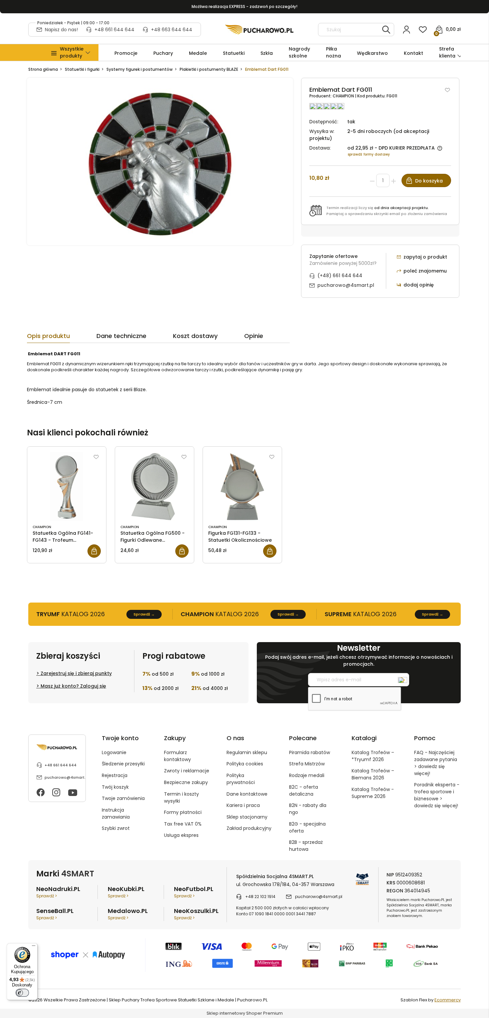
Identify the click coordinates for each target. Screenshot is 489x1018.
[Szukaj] (386, 29)
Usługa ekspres (181, 835)
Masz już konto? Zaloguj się (73, 686)
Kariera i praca (243, 805)
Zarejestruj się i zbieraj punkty (76, 673)
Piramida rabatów (309, 752)
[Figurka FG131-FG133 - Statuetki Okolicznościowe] (242, 486)
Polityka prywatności (241, 779)
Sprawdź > (46, 896)
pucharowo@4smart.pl (345, 285)
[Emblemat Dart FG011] (160, 161)
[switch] (22, 993)
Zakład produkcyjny (249, 828)
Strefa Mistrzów (307, 763)
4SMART (77, 873)
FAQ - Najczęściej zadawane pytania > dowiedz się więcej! (435, 763)
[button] (71, 52)
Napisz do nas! (61, 29)
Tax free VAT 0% (183, 824)
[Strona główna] (259, 30)
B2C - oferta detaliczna (303, 790)
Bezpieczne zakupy (186, 782)
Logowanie (114, 752)
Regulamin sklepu (247, 752)
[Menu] (34, 947)
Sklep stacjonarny (247, 817)
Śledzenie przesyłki (123, 763)
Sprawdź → (144, 614)
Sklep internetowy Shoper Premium (245, 1013)
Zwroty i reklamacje (186, 770)
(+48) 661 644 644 (339, 275)
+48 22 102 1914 (260, 896)
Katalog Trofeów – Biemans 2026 (373, 774)
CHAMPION (344, 96)
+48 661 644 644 (114, 29)
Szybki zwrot (116, 828)
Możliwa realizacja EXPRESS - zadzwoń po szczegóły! (244, 6)
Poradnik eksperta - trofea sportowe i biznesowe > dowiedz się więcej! (436, 795)
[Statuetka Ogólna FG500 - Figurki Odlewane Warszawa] (154, 486)
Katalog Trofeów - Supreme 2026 (373, 793)
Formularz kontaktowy (177, 756)
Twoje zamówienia (123, 798)
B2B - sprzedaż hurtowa (306, 845)
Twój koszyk (115, 787)
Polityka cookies (245, 763)
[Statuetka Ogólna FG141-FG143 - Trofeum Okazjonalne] (67, 486)
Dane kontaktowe (247, 794)
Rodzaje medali (306, 775)
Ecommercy (447, 1000)
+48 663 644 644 (171, 29)
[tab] (61, 337)
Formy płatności (183, 812)
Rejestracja (114, 775)
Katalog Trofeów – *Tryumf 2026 (373, 756)
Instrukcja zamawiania (116, 813)
